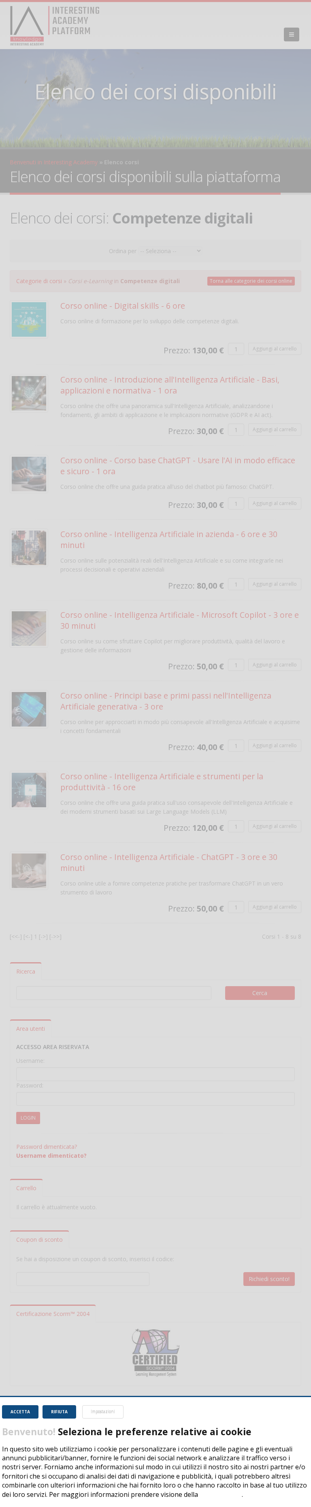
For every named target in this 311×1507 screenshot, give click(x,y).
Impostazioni (103, 1412)
